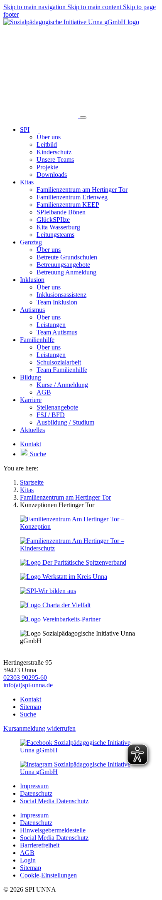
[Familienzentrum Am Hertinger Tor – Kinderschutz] (81, 548)
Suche (28, 714)
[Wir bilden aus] (48, 590)
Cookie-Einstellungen (48, 875)
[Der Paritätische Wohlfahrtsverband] (73, 562)
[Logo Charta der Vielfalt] (55, 604)
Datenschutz (36, 793)
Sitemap (30, 706)
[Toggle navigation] (83, 117)
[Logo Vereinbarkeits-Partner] (60, 619)
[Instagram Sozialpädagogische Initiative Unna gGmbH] (81, 771)
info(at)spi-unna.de (28, 685)
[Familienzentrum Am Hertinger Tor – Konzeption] (81, 526)
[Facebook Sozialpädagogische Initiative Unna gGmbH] (81, 750)
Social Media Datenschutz (54, 800)
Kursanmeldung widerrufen (39, 728)
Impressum (34, 785)
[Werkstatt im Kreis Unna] (63, 576)
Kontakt (30, 699)
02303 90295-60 (25, 677)
